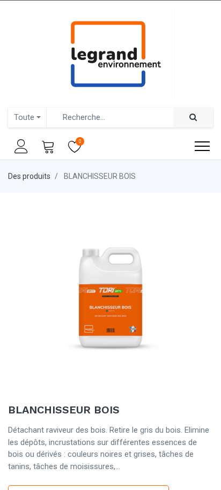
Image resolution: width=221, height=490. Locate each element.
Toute (24, 117)
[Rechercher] (193, 117)
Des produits (29, 176)
